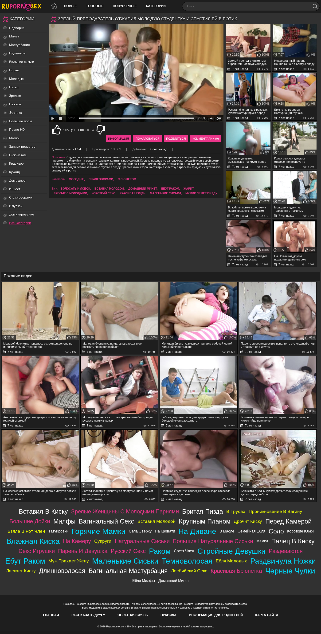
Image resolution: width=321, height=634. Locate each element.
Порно (14, 70)
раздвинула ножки (283, 561)
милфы (64, 521)
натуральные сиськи (142, 541)
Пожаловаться (148, 138)
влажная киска (33, 541)
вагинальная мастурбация (128, 570)
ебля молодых (231, 560)
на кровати (165, 531)
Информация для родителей (216, 615)
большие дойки (29, 521)
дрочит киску (248, 521)
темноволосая (187, 561)
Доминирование (21, 214)
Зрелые (15, 96)
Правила (168, 615)
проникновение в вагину (275, 511)
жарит (189, 188)
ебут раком (170, 188)
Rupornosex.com (97, 603)
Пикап (14, 87)
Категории (156, 6)
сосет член (184, 551)
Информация (118, 138)
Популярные (125, 6)
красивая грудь (132, 193)
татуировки (58, 531)
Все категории (20, 223)
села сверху (140, 531)
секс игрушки (37, 551)
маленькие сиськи (165, 193)
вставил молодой (109, 188)
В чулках (15, 206)
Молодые (16, 79)
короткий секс (103, 193)
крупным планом (205, 521)
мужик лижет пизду (201, 193)
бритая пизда (202, 511)
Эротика (15, 112)
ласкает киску (21, 570)
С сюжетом (17, 155)
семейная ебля (251, 531)
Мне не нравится (101, 129)
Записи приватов (22, 146)
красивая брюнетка (236, 571)
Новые (70, 6)
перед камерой (288, 521)
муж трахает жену (68, 560)
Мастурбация (19, 45)
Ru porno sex (23, 6)
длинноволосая (62, 570)
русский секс (128, 551)
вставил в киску (43, 511)
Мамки (14, 138)
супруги (102, 541)
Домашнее (17, 180)
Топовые (94, 6)
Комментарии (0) (205, 138)
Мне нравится (56, 129)
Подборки (16, 28)
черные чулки (290, 571)
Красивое (16, 163)
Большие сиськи (21, 62)
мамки (262, 541)
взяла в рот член (26, 531)
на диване (197, 531)
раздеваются (286, 551)
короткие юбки (300, 531)
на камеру (77, 541)
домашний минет (142, 188)
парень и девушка (82, 551)
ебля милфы (143, 581)
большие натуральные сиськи (213, 541)
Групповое (17, 53)
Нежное (15, 104)
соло (276, 531)
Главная (51, 615)
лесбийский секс (189, 570)
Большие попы (20, 121)
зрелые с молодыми (70, 193)
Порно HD (17, 129)
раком (160, 551)
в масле (226, 531)
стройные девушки (231, 551)
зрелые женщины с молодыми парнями (125, 511)
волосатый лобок (75, 188)
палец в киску (293, 541)
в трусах (235, 511)
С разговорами (20, 197)
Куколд (14, 172)
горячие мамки (98, 531)
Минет (14, 36)
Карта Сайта (266, 615)
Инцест (14, 189)
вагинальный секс (106, 521)
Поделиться (176, 138)
